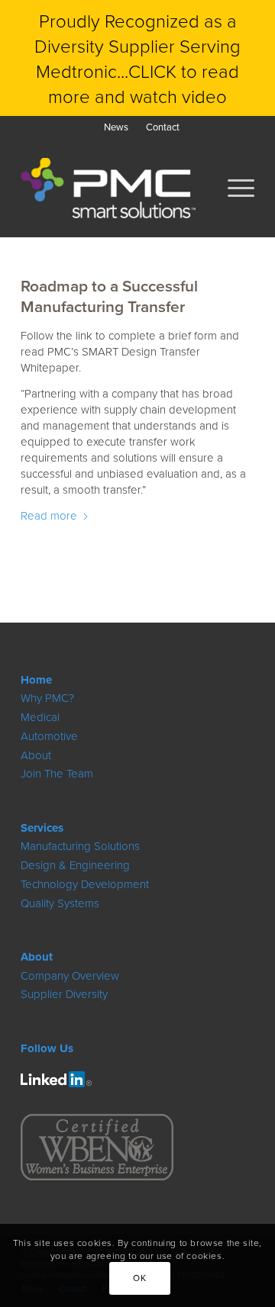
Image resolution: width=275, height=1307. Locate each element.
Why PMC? (47, 698)
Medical (40, 717)
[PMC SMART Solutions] (114, 187)
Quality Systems (60, 903)
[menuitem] (116, 127)
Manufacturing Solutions (80, 846)
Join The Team (57, 773)
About (36, 755)
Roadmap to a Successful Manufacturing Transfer (109, 295)
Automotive (49, 736)
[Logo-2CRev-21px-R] (56, 1079)
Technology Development (85, 884)
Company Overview (70, 975)
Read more (49, 515)
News (116, 127)
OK (139, 1277)
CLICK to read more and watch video (143, 83)
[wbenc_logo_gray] (97, 1147)
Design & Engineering (75, 865)
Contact (163, 127)
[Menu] (233, 187)
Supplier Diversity (64, 994)
